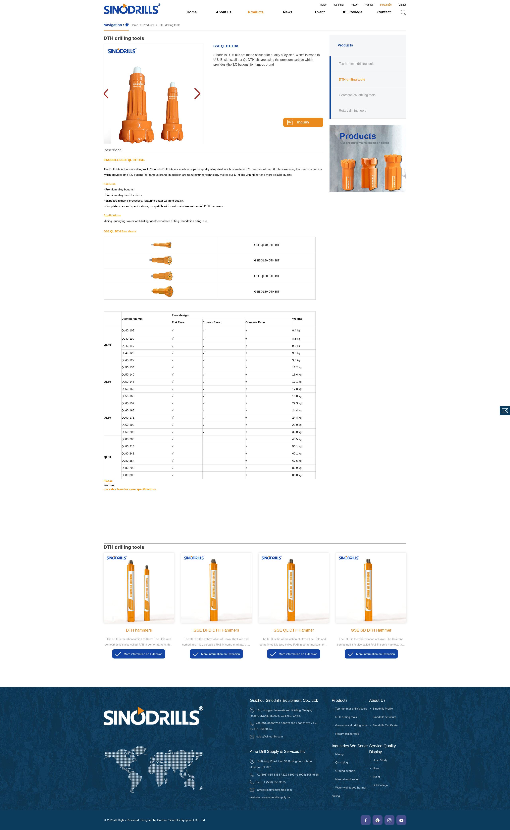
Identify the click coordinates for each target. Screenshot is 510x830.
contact (110, 485)
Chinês (402, 4)
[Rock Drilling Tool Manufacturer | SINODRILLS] (132, 9)
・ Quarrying (340, 762)
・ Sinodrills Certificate (383, 725)
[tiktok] (377, 820)
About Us (377, 700)
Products (256, 12)
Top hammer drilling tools (356, 63)
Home (192, 12)
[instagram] (389, 820)
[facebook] (366, 820)
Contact (384, 12)
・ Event (374, 776)
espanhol (338, 4)
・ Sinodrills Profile (381, 708)
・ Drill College (378, 785)
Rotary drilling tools (352, 110)
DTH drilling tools (169, 25)
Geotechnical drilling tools (357, 95)
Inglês (323, 4)
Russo (354, 4)
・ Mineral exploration (345, 779)
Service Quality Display (382, 749)
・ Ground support (343, 770)
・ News (374, 768)
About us (223, 12)
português (386, 4)
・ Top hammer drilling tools (349, 708)
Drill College (351, 12)
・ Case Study (378, 760)
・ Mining (338, 754)
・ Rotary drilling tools (345, 733)
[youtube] (401, 820)
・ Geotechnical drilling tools (350, 725)
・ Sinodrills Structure (382, 717)
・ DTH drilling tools (344, 717)
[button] (197, 94)
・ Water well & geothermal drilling (349, 791)
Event (320, 12)
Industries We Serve (350, 746)
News (287, 12)
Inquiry (303, 122)
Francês (369, 4)
